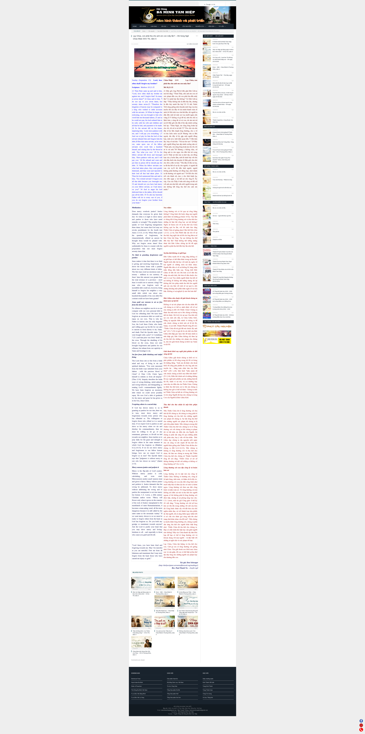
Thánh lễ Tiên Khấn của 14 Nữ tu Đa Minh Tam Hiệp (223, 270)
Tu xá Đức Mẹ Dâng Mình (138, 693)
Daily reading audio (208, 678)
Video (206, 246)
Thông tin (174, 26)
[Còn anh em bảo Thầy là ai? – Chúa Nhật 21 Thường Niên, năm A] (164, 622)
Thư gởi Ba (216, 231)
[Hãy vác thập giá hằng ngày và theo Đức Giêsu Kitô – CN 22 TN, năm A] (141, 583)
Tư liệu (221, 26)
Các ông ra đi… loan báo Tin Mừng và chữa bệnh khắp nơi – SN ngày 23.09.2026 (222, 59)
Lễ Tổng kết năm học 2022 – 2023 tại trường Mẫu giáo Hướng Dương (223, 292)
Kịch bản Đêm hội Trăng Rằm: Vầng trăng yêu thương (223, 143)
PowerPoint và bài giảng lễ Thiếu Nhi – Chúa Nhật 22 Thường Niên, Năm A (222, 134)
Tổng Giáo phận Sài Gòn (174, 697)
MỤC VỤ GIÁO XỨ (209, 126)
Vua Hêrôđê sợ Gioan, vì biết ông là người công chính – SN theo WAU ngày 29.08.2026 (223, 95)
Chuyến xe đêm (217, 239)
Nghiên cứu (200, 26)
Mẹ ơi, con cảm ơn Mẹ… (219, 112)
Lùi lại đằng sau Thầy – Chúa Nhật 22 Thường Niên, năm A (187, 593)
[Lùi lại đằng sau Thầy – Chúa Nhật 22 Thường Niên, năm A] (188, 583)
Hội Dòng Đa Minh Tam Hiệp (186, 712)
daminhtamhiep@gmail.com (169, 710)
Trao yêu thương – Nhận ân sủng (222, 180)
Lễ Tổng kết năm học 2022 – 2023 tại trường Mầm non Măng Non (222, 300)
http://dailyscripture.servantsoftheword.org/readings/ (178, 565)
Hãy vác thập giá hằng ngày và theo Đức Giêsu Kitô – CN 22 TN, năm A (142, 593)
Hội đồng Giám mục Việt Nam (175, 682)
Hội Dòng (143, 26)
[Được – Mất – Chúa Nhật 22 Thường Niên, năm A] (164, 583)
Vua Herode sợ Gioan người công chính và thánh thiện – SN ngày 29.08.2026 (222, 104)
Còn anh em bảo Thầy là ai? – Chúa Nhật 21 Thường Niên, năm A (165, 632)
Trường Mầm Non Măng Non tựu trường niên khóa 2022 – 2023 (222, 308)
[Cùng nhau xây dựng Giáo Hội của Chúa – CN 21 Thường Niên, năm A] (141, 642)
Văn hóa (211, 26)
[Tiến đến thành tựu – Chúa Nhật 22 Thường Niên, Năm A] (164, 602)
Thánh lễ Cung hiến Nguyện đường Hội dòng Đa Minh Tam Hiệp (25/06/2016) (223, 279)
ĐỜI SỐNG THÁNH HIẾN (211, 166)
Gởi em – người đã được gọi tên (222, 216)
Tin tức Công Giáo (172, 686)
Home (135, 26)
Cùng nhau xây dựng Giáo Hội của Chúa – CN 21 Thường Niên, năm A (142, 652)
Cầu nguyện (186, 26)
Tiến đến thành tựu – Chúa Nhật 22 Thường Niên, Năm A (165, 611)
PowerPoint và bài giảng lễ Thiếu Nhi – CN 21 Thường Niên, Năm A (222, 151)
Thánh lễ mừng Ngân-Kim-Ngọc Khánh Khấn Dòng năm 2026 (222, 262)
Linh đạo (154, 26)
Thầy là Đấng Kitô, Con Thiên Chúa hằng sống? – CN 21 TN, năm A (141, 632)
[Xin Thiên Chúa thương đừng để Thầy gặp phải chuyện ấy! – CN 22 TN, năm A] (188, 602)
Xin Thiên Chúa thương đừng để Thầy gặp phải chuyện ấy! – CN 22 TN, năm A (188, 612)
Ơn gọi (163, 26)
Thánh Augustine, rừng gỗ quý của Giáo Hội (223, 121)
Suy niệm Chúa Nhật (192, 44)
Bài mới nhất (208, 36)
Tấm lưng (215, 223)
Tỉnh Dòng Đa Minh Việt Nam (139, 690)
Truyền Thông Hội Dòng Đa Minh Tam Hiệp (185, 714)
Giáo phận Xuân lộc (172, 678)
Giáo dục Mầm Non (210, 285)
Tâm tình (207, 202)
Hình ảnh (214, 246)
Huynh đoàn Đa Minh (137, 682)
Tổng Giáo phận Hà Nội (173, 690)
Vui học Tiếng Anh (208, 697)
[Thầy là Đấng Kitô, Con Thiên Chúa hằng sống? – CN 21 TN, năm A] (141, 622)
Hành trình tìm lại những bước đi (222, 195)
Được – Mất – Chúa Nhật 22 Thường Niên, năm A (164, 593)
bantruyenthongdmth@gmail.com (199, 710)
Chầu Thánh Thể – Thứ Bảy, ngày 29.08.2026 (222, 76)
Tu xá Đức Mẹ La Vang (137, 697)
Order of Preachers (136, 686)
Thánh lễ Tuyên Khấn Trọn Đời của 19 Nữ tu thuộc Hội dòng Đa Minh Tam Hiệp (223, 254)
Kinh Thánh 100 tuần (208, 682)
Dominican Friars (136, 678)
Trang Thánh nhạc (208, 690)
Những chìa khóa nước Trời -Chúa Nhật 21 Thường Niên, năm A (188, 632)
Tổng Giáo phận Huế (172, 693)
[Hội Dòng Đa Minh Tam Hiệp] (182, 15)
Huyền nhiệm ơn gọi (219, 202)
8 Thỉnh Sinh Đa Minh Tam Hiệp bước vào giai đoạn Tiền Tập (222, 42)
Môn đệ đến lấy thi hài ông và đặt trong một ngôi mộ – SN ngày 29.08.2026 (222, 85)
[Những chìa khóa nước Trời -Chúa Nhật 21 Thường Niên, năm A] (188, 622)
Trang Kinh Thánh (208, 686)
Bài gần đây (219, 36)
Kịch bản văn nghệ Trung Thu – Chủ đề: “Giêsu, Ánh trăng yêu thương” (222, 160)
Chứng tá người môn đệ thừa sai (222, 187)
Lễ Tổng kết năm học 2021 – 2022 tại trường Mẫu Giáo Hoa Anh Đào (223, 316)
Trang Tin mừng (207, 693)
